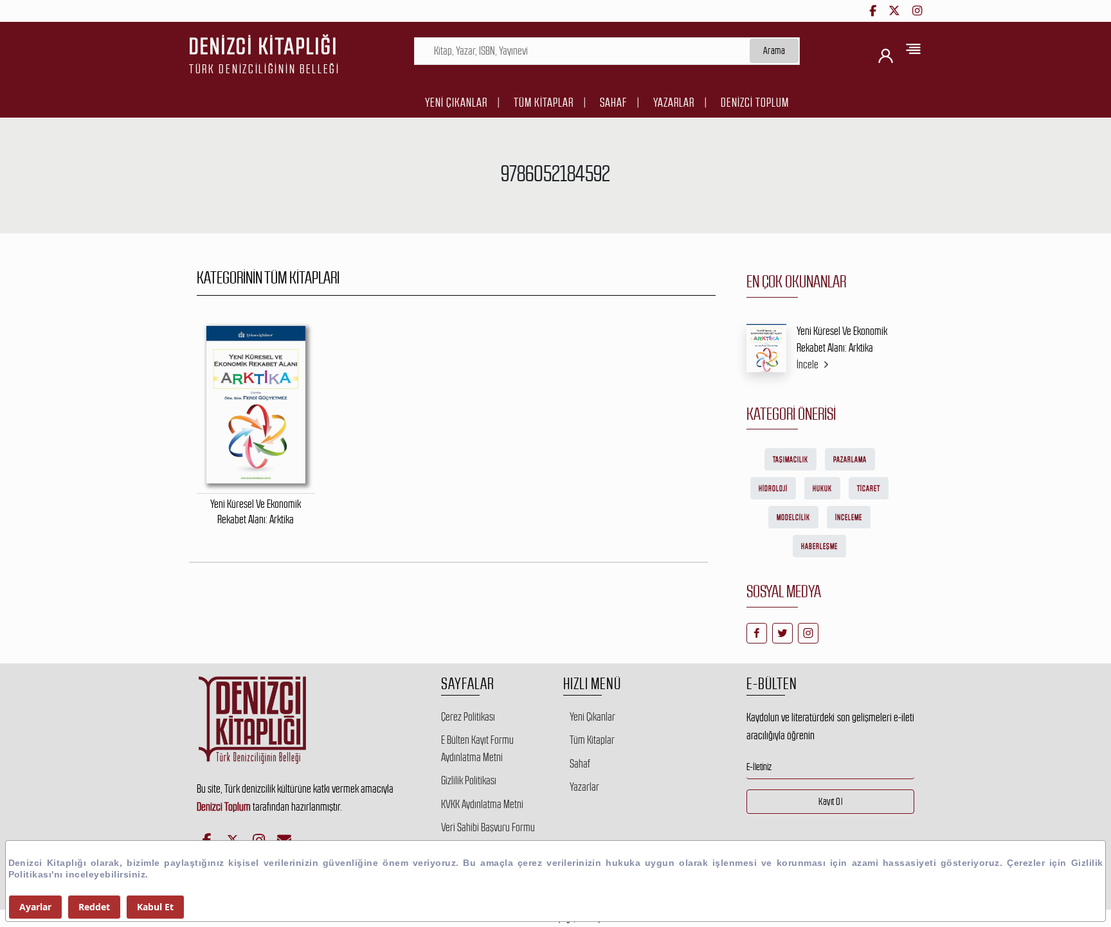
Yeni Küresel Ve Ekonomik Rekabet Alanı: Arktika (842, 339)
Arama (774, 50)
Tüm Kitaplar (544, 102)
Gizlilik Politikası (468, 780)
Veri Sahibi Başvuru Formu (488, 827)
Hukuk (822, 488)
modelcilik (793, 517)
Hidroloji (773, 488)
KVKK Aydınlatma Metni (482, 804)
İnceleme (848, 517)
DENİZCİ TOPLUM (755, 102)
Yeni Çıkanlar (456, 102)
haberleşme (819, 546)
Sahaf (613, 102)
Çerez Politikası (468, 716)
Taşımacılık (790, 459)
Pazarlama (850, 459)
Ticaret (868, 488)
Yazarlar (673, 102)
